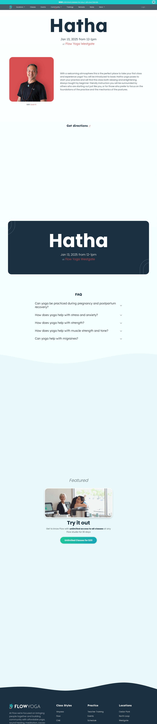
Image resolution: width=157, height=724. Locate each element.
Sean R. (34, 104)
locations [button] (20, 7)
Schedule (92, 720)
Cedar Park (124, 711)
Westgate (123, 720)
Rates (92, 7)
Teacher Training (96, 711)
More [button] (101, 7)
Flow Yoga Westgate (78, 44)
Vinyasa (60, 711)
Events (43, 7)
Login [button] (143, 7)
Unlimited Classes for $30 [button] (78, 540)
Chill (58, 720)
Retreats (81, 7)
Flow (58, 716)
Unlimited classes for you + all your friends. (78, 2)
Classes (33, 7)
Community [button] (55, 7)
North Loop (124, 716)
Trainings (70, 7)
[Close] (153, 2)
